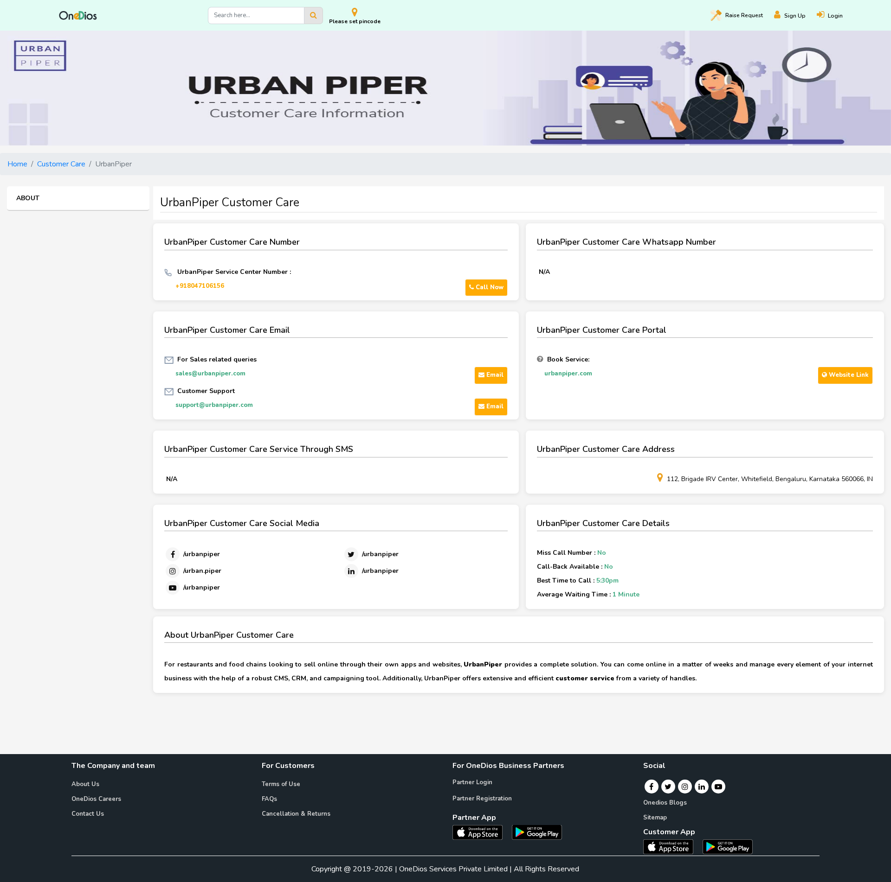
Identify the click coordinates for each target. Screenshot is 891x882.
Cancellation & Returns (296, 814)
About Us (85, 784)
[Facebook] (651, 786)
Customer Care (61, 164)
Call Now (489, 287)
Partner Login (472, 782)
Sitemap (655, 817)
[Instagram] (685, 786)
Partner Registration (482, 798)
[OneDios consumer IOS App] (672, 846)
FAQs (269, 799)
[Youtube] (718, 786)
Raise (744, 15)
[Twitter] (668, 786)
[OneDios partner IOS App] (481, 831)
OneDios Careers (96, 799)
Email (494, 375)
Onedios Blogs (665, 803)
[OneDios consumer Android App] (728, 846)
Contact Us (87, 814)
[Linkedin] (701, 786)
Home (17, 164)
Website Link (848, 375)
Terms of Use (281, 784)
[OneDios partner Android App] (537, 831)
